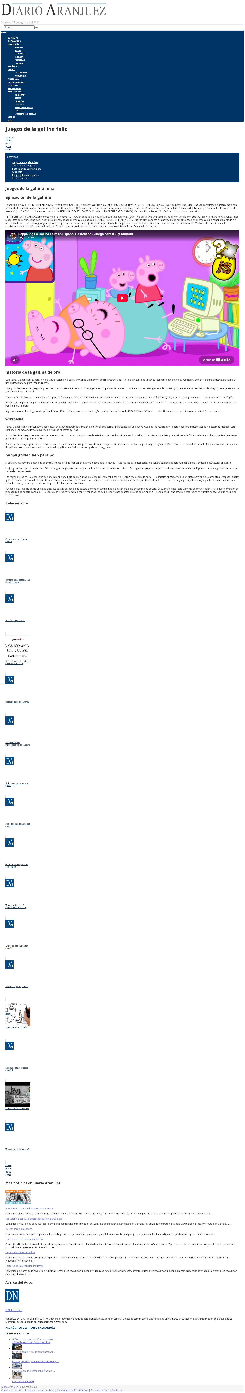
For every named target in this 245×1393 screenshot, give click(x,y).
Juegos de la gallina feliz (25, 162)
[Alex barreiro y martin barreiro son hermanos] (123, 1197)
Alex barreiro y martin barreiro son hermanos (30, 1208)
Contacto (117, 1390)
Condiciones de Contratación (72, 1390)
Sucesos (19, 110)
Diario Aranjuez (9, 1386)
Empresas (20, 53)
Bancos (19, 47)
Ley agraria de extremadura (20, 1252)
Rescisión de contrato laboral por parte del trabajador (35, 1218)
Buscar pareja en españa (19, 1228)
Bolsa (18, 50)
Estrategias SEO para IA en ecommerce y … (35, 1361)
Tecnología (14, 88)
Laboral (19, 63)
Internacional (16, 82)
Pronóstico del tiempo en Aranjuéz (30, 1327)
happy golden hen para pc (26, 175)
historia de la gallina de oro (27, 168)
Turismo (19, 104)
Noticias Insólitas (25, 114)
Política (13, 66)
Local (11, 69)
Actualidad (14, 41)
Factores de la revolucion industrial (24, 1265)
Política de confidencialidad (39, 1390)
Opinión (19, 101)
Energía (19, 57)
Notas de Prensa (24, 107)
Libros (11, 117)
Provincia (20, 76)
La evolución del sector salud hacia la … (33, 1370)
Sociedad (20, 95)
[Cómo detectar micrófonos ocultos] (32, 1339)
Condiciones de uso (11, 1390)
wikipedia (17, 171)
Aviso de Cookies (100, 1390)
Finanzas (20, 60)
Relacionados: (19, 178)
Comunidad (21, 72)
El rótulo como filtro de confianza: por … (34, 1351)
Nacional (13, 79)
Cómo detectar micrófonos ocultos (31, 1342)
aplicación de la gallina (24, 165)
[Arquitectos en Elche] (17, 1378)
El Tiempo (13, 38)
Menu (4, 32)
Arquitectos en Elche (23, 1381)
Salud (18, 98)
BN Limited (14, 1310)
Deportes (13, 85)
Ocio (10, 120)
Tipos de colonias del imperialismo (24, 1239)
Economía (13, 44)
